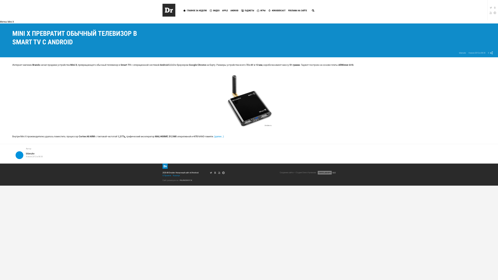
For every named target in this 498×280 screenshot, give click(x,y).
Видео (216, 10)
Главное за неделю (197, 10)
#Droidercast (279, 10)
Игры (262, 10)
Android (234, 10)
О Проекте (166, 175)
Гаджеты (249, 10)
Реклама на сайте (297, 10)
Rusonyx (176, 175)
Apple (225, 10)
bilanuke (462, 53)
